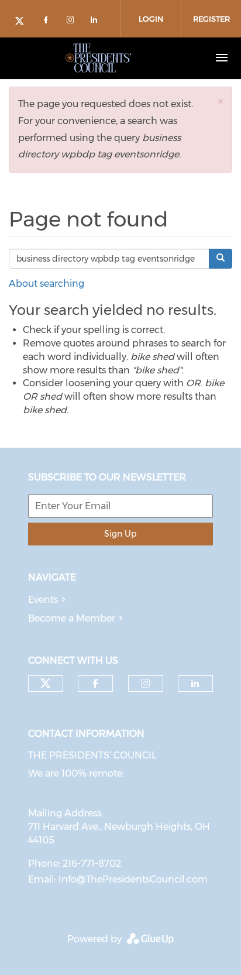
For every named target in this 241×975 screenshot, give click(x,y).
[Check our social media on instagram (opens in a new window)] (72, 22)
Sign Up (120, 533)
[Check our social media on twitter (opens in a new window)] (23, 22)
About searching (46, 283)
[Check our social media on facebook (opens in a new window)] (48, 22)
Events (43, 599)
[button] (220, 101)
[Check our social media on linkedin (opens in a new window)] (97, 22)
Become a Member (71, 618)
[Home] (98, 57)
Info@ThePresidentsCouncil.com (133, 879)
